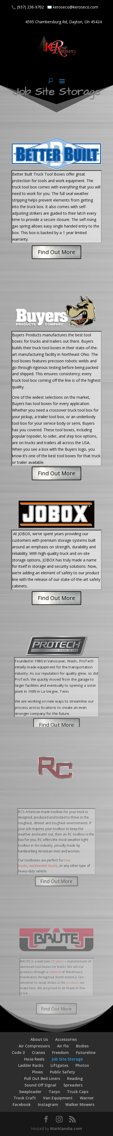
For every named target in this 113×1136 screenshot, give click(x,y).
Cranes (38, 1052)
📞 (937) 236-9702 (27, 7)
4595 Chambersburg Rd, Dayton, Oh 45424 (63, 21)
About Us (39, 1039)
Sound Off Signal (40, 1085)
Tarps (54, 1091)
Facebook (22, 1104)
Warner (87, 1097)
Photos (82, 1065)
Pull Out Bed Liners (42, 1078)
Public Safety (62, 1071)
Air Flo (63, 1045)
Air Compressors (34, 1045)
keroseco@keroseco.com (75, 7)
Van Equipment (58, 1097)
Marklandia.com (66, 1128)
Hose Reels (34, 1059)
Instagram (48, 1104)
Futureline (85, 1052)
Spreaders (73, 1085)
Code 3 (18, 1052)
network (55, 972)
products (72, 982)
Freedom (60, 1052)
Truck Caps (77, 1091)
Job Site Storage (67, 1059)
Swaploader (30, 1091)
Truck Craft (24, 1097)
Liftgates (59, 1065)
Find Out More (56, 252)
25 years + (59, 961)
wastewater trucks (43, 865)
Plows (37, 1071)
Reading (75, 1078)
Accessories (66, 1039)
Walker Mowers (79, 1104)
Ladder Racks (30, 1065)
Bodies (82, 1045)
